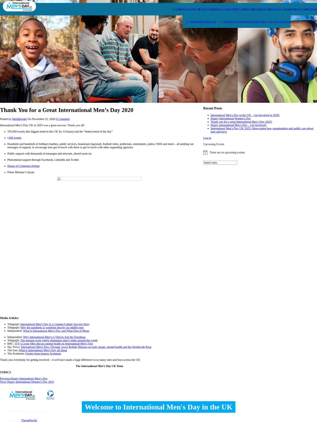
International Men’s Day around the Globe (214, 21)
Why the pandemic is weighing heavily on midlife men (52, 327)
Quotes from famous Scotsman (43, 353)
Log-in (207, 137)
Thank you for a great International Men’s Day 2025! (241, 121)
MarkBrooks (19, 119)
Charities (267, 9)
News (258, 9)
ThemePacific (29, 420)
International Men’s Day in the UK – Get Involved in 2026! (245, 115)
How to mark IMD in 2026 (231, 9)
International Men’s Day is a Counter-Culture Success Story (55, 324)
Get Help (303, 9)
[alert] (260, 152)
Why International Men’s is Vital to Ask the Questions (54, 337)
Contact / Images (282, 9)
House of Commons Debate (23, 166)
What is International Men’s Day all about (43, 350)
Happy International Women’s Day (231, 118)
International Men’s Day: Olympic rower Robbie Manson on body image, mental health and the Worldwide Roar (86, 347)
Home (179, 9)
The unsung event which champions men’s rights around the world (58, 340)
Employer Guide (233, 21)
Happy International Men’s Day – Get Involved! (238, 125)
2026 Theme (208, 9)
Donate (313, 9)
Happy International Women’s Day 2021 (27, 381)
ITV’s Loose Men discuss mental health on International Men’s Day (54, 343)
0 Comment (63, 119)
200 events (15, 137)
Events (251, 9)
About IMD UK (192, 9)
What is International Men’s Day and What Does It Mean (56, 330)
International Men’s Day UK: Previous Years (265, 21)
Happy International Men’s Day (24, 378)
